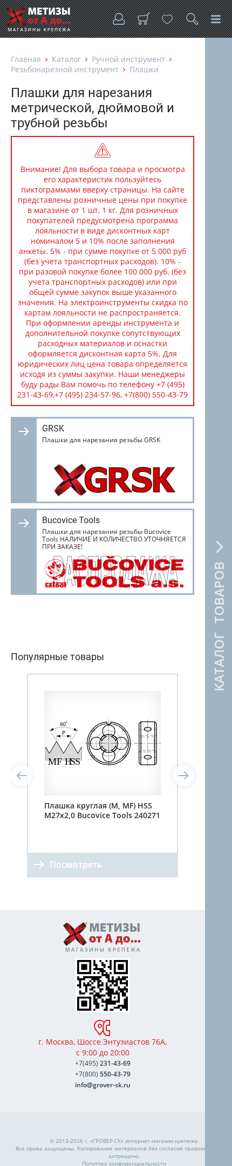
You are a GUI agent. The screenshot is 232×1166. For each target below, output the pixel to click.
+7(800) (103, 1074)
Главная (26, 59)
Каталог (66, 59)
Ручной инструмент (128, 59)
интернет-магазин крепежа (161, 1140)
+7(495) (103, 1063)
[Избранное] (167, 19)
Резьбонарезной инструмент (65, 69)
